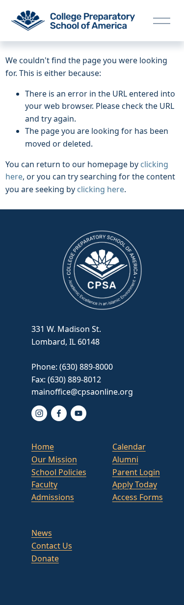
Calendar (129, 446)
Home (42, 446)
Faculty (44, 484)
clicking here (100, 189)
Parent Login (136, 472)
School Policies (58, 472)
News (41, 533)
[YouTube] (78, 413)
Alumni (125, 459)
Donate (45, 558)
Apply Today (134, 484)
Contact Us (51, 545)
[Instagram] (39, 413)
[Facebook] (59, 413)
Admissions (52, 497)
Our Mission (54, 459)
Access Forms (137, 497)
